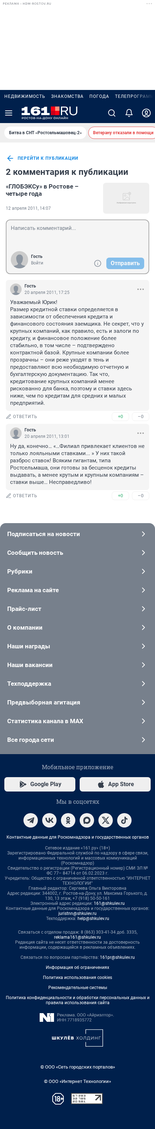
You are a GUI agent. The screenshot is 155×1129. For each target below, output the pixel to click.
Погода (99, 96)
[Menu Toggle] (8, 113)
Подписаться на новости (43, 534)
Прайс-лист (24, 608)
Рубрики (19, 571)
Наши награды (28, 646)
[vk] (49, 820)
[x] (105, 820)
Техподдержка (29, 683)
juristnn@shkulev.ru (77, 913)
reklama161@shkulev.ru (77, 937)
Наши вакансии (30, 664)
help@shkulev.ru (93, 918)
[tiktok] (124, 820)
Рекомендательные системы (77, 987)
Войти (37, 263)
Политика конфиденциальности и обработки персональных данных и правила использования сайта (78, 1000)
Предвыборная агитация (43, 702)
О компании (25, 627)
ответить (25, 416)
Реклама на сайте (33, 590)
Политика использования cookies (77, 977)
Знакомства (67, 96)
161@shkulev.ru (109, 903)
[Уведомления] (129, 113)
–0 (140, 416)
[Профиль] (146, 113)
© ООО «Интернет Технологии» (77, 1081)
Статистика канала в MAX (45, 721)
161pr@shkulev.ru (117, 957)
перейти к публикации (48, 158)
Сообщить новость (35, 552)
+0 (120, 416)
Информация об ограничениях (77, 967)
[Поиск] (111, 113)
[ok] (68, 820)
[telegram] (30, 820)
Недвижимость (24, 96)
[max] (87, 820)
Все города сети (30, 739)
